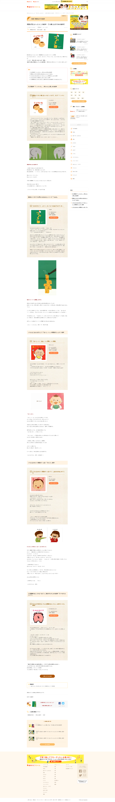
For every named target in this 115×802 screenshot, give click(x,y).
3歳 (83, 92)
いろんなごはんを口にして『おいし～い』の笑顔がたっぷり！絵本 (43, 75)
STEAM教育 (75, 128)
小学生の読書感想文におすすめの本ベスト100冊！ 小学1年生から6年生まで (82, 42)
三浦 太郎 (54, 102)
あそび (74, 150)
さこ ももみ (53, 478)
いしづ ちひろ (53, 347)
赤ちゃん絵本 (39, 29)
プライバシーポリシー (40, 799)
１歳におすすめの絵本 (47, 676)
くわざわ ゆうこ (54, 348)
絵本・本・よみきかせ (32, 27)
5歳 (75, 95)
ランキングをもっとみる (79, 63)
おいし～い (51, 344)
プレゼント (45, 788)
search (86, 1)
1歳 (44, 29)
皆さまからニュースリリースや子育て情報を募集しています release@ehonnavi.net (82, 781)
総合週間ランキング (69, 768)
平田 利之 (52, 213)
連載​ (73, 178)
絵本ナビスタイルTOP (48, 799)
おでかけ (74, 142)
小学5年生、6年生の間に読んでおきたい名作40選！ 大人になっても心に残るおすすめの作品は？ (82, 50)
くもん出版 (54, 350)
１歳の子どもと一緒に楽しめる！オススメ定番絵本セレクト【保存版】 (42, 686)
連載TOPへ (64, 15)
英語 (78, 98)
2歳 (79, 92)
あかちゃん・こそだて (77, 164)
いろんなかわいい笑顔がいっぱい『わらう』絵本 (40, 77)
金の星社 (54, 214)
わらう (50, 476)
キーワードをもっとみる (79, 101)
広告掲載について (67, 799)
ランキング (75, 175)
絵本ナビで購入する (53, 217)
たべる (74, 153)
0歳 (71, 92)
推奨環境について (61, 799)
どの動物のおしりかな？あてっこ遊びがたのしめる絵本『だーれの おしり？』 (46, 79)
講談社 (53, 612)
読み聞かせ (73, 98)
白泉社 (53, 480)
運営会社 (34, 799)
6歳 (79, 95)
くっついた (51, 100)
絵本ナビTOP (55, 799)
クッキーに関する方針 (56, 1)
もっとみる (47, 744)
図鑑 (82, 98)
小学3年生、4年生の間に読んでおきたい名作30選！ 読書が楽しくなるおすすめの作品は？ (82, 57)
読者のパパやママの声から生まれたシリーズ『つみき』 (41, 73)
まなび (74, 146)
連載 (40, 27)
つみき (50, 209)
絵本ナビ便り (75, 171)
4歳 (71, 95)
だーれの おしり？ (53, 608)
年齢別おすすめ (33, 29)
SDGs (74, 132)
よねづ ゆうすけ (54, 611)
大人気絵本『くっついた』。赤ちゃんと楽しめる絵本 (41, 72)
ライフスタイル (75, 157)
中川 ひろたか (53, 212)
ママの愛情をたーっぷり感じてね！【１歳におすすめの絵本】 (48, 725)
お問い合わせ (30, 799)
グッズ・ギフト (75, 160)
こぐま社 (54, 104)
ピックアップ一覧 (69, 766)
